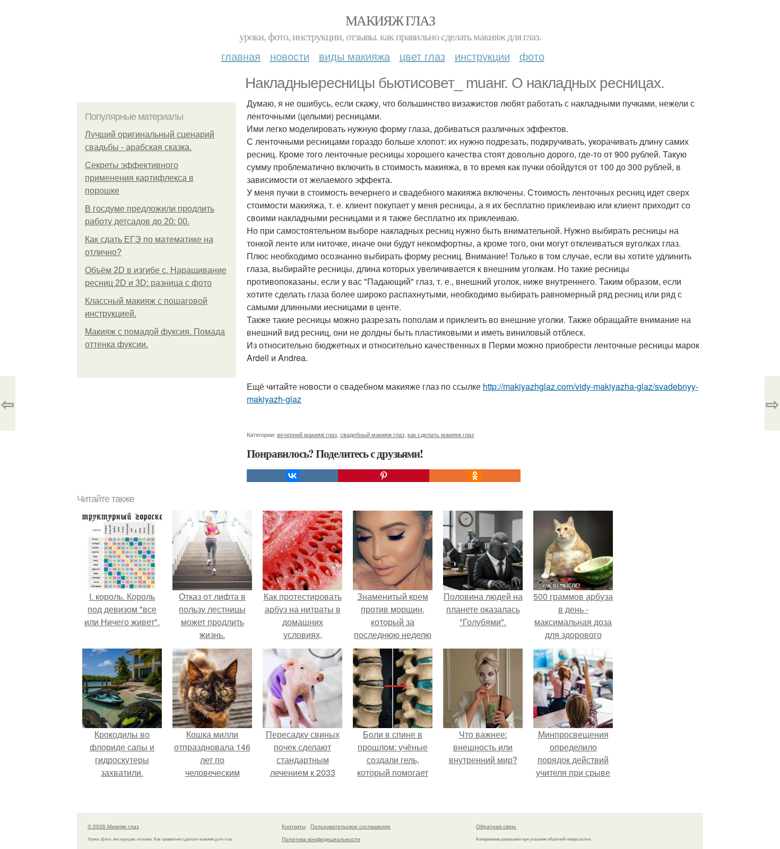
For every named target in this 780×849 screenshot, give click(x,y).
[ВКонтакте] (292, 475)
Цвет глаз (422, 56)
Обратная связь (496, 826)
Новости (289, 56)
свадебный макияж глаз (372, 434)
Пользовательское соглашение (350, 826)
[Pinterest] (383, 475)
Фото (531, 56)
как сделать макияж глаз (441, 434)
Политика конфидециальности (321, 839)
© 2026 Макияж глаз (113, 826)
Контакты (294, 826)
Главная (241, 56)
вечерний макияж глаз (307, 434)
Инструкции (482, 56)
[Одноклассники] (475, 475)
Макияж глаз (390, 20)
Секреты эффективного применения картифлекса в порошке (139, 178)
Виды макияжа (354, 56)
